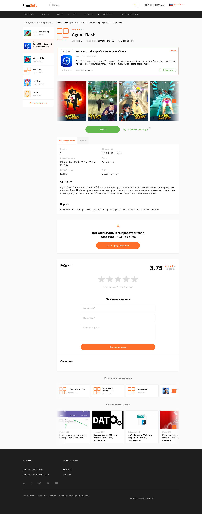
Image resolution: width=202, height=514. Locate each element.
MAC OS (45, 14)
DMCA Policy (28, 495)
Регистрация (158, 5)
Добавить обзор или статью (36, 474)
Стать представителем (118, 245)
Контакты (67, 469)
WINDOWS (29, 14)
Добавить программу (33, 469)
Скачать (102, 129)
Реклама (67, 474)
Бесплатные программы (68, 22)
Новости (108, 14)
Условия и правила (47, 495)
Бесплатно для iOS (105, 40)
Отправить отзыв (118, 347)
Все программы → (38, 103)
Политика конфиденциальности (74, 495)
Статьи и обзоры (129, 14)
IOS (74, 14)
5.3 (77, 40)
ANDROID (89, 14)
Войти (148, 5)
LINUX (60, 14)
